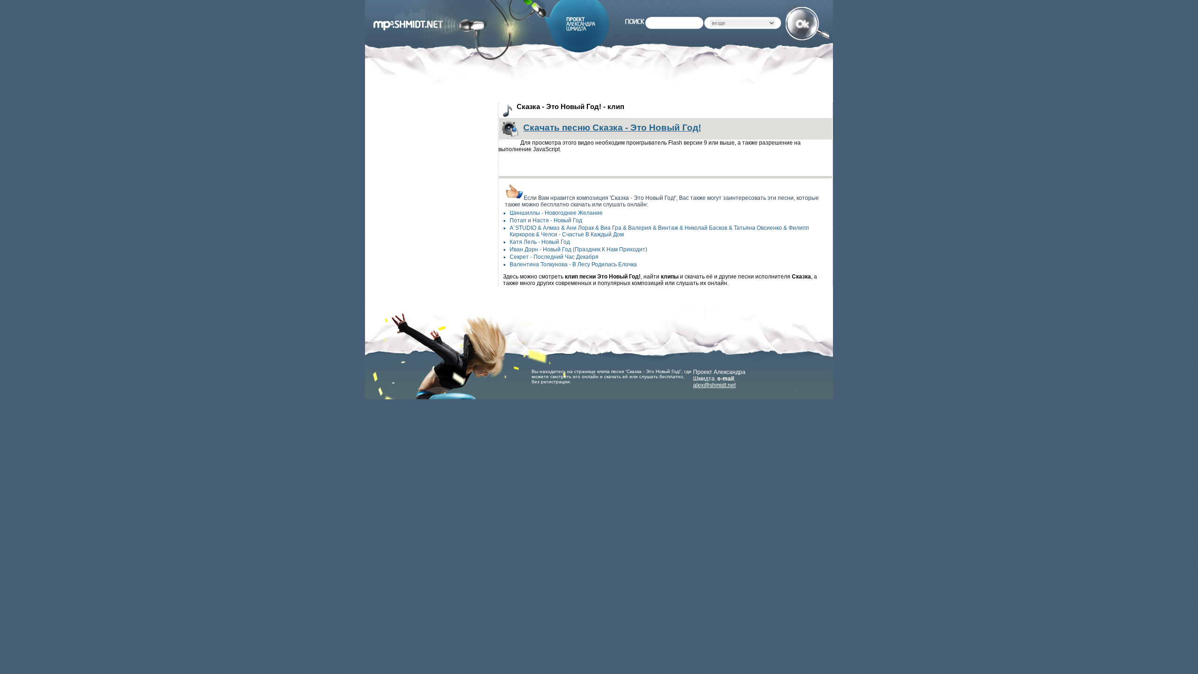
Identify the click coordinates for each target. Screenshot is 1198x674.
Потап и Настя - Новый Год (546, 220)
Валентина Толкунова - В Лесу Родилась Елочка (573, 264)
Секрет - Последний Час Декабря (554, 257)
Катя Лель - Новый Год (540, 242)
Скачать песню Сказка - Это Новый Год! (612, 127)
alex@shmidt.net (714, 385)
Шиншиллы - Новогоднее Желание (556, 213)
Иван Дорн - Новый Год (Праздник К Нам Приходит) (578, 249)
